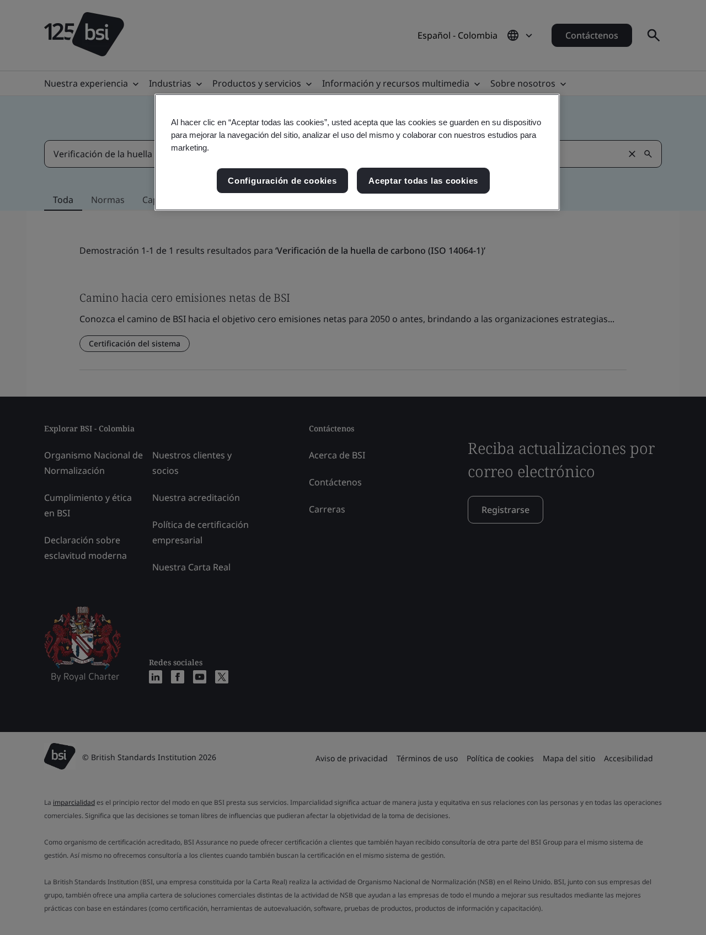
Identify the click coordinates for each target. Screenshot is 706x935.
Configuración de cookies (282, 180)
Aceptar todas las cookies (423, 180)
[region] (357, 152)
